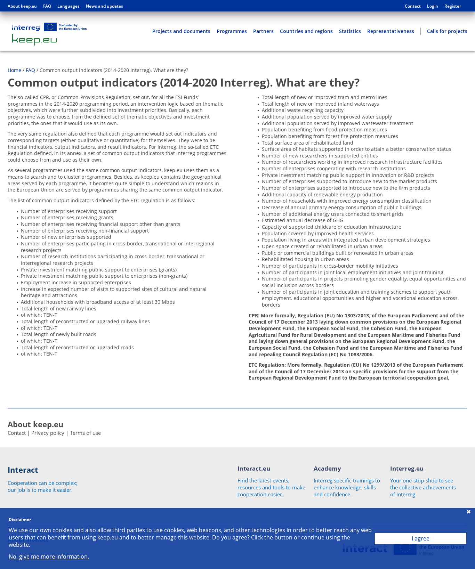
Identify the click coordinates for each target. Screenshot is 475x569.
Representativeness (390, 31)
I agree (420, 538)
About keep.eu (22, 6)
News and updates (104, 6)
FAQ (47, 6)
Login (432, 6)
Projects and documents (181, 31)
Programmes (232, 31)
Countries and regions (306, 31)
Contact (413, 6)
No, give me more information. (49, 556)
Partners (263, 31)
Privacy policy (47, 432)
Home (14, 70)
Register (452, 6)
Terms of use (85, 432)
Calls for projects (447, 31)
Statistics (350, 31)
